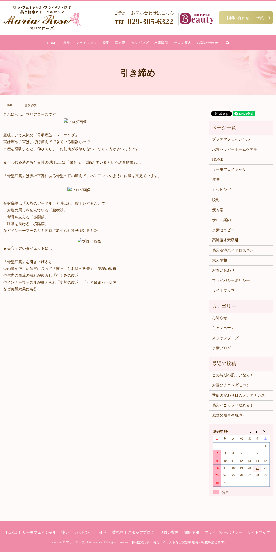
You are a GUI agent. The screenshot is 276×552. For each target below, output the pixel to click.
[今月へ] (257, 431)
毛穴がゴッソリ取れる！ (233, 405)
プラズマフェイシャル (231, 139)
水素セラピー (223, 230)
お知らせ (219, 318)
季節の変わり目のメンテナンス (238, 395)
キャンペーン (223, 328)
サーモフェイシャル (229, 169)
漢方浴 (120, 43)
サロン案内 (182, 43)
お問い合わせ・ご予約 (245, 17)
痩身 (66, 43)
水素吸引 (161, 43)
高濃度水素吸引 (225, 240)
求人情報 (219, 260)
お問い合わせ (207, 43)
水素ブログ (221, 348)
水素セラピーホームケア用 (234, 150)
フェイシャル (86, 43)
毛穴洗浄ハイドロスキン (233, 250)
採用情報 (191, 532)
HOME (52, 43)
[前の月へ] (249, 431)
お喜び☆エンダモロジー (233, 385)
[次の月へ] (265, 431)
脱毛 (105, 43)
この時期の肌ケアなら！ (233, 375)
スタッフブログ (225, 338)
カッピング (140, 43)
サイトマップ (223, 291)
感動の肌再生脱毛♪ (228, 415)
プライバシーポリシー (231, 281)
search (227, 43)
